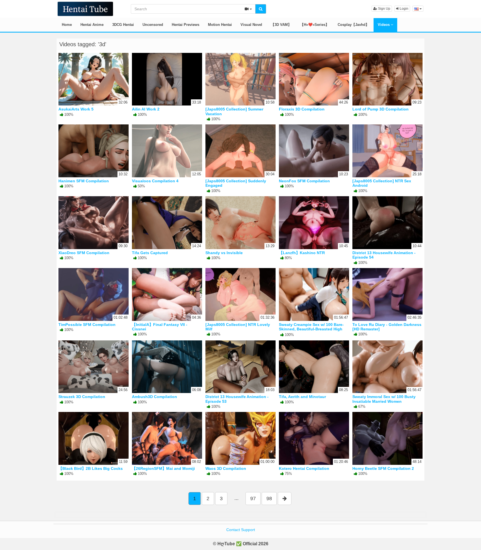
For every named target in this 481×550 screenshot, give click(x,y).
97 (253, 498)
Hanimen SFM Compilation (83, 181)
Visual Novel (251, 25)
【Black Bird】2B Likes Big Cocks (90, 468)
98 (269, 498)
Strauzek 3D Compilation (81, 396)
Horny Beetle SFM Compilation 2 (383, 468)
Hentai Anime (92, 25)
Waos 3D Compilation (225, 468)
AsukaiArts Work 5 (76, 109)
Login (403, 9)
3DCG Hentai (123, 25)
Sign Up (383, 9)
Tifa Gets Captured (150, 253)
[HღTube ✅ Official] (85, 8)
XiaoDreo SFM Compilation (83, 253)
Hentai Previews (185, 25)
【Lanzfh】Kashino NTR (302, 253)
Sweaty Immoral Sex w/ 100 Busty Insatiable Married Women (384, 398)
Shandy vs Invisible (224, 253)
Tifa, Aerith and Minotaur (302, 396)
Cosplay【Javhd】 (353, 25)
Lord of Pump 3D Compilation (380, 109)
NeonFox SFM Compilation (304, 181)
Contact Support (240, 529)
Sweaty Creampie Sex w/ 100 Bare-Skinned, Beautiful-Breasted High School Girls (311, 329)
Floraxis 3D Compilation (302, 109)
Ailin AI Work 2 (145, 109)
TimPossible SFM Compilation (87, 324)
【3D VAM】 (281, 25)
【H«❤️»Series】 (314, 25)
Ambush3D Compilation (154, 396)
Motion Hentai (220, 25)
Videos (384, 25)
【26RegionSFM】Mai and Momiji (163, 468)
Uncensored (153, 25)
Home (67, 25)
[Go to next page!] (284, 498)
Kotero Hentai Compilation (304, 468)
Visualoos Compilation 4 (155, 181)
